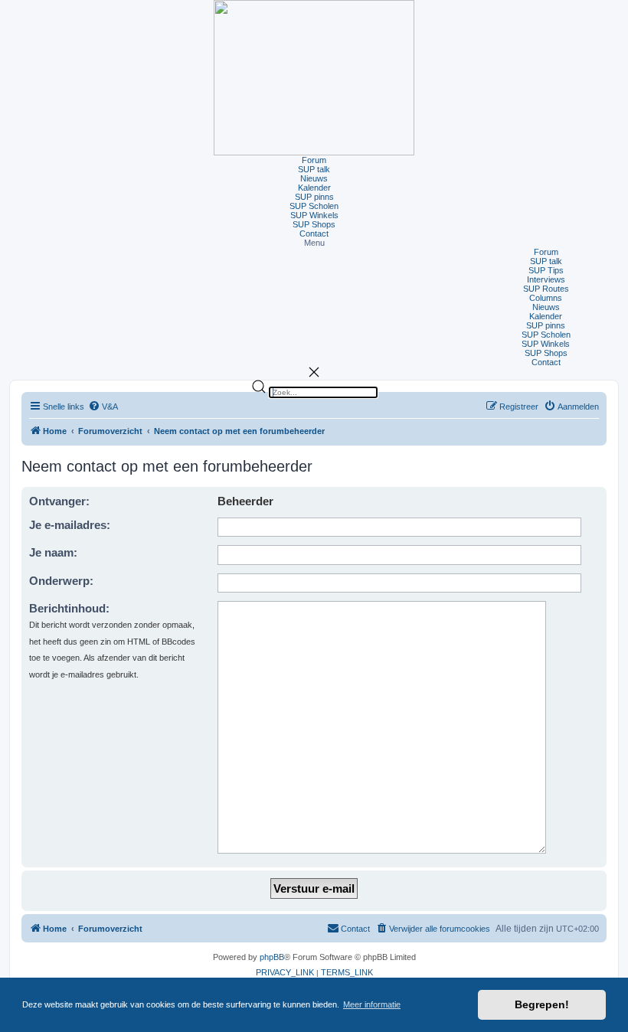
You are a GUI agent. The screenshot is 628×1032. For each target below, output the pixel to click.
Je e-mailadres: (69, 524)
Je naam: (53, 552)
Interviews (546, 279)
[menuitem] (103, 407)
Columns (545, 297)
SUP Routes (546, 288)
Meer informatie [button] (372, 1004)
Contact (314, 233)
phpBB (272, 957)
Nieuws (314, 178)
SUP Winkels (314, 215)
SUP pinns (314, 196)
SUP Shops (314, 224)
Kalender (314, 187)
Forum (314, 160)
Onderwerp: (61, 580)
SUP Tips (546, 270)
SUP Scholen (314, 206)
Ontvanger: (59, 501)
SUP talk (314, 169)
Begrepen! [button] (542, 1004)
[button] (314, 242)
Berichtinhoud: (69, 608)
